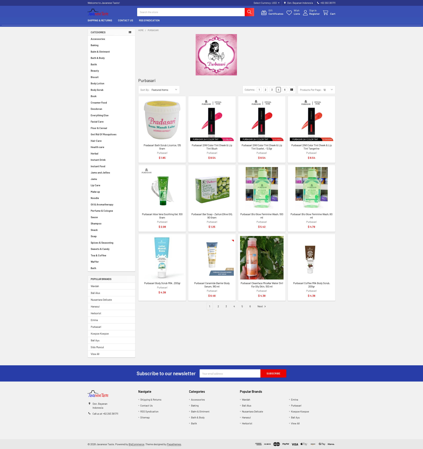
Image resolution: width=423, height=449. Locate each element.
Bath (93, 268)
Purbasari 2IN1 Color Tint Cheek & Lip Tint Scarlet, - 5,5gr (262, 147)
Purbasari (96, 326)
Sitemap (145, 417)
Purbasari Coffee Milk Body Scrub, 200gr (311, 284)
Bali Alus (95, 292)
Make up (95, 191)
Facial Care (97, 121)
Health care (97, 147)
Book (93, 96)
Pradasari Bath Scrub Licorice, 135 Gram (162, 147)
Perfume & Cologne (102, 210)
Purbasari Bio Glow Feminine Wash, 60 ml (311, 216)
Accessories (98, 38)
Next (260, 306)
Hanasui (95, 306)
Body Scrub (97, 89)
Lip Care (95, 185)
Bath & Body (98, 57)
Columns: (250, 89)
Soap (94, 236)
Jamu (94, 178)
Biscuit (95, 77)
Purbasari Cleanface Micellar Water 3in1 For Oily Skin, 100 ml (262, 284)
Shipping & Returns (100, 20)
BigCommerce (136, 444)
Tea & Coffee (98, 255)
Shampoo (96, 223)
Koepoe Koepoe (100, 333)
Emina (94, 319)
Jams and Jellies (100, 172)
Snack (94, 229)
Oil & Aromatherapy (102, 204)
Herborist (96, 313)
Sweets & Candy (100, 248)
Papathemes (174, 444)
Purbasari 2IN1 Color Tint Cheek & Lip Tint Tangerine (311, 147)
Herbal (94, 153)
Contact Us (125, 20)
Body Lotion (97, 83)
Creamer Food (99, 102)
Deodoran (96, 108)
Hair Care (96, 140)
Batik (94, 64)
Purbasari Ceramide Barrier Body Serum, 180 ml (212, 284)
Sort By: (145, 89)
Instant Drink (98, 159)
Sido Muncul (97, 347)
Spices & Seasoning (102, 242)
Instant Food (98, 166)
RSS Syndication (149, 20)
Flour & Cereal (99, 128)
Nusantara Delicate (101, 299)
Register (314, 13)
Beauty (95, 70)
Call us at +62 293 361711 (105, 413)
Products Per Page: (311, 89)
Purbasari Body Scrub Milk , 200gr (162, 283)
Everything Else (100, 115)
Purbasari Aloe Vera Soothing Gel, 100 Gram (162, 216)
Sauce (94, 217)
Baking (94, 45)
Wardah (95, 286)
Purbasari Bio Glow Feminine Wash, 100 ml (261, 216)
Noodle (95, 197)
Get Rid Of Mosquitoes (103, 134)
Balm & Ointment (100, 51)
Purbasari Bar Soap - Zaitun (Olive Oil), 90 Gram (211, 216)
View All (95, 353)
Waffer (95, 261)
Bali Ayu (95, 340)
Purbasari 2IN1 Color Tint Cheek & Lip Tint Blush (212, 147)
